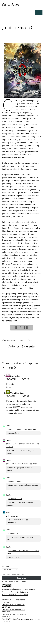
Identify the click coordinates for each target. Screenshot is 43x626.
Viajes (30, 340)
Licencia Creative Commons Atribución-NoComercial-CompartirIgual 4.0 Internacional (18, 592)
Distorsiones (10, 4)
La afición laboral (15, 498)
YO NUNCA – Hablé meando (13, 609)
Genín (13, 376)
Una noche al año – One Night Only (22, 429)
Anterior (13, 346)
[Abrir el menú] (39, 4)
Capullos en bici (14, 481)
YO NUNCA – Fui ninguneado (13, 600)
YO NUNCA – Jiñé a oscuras (13, 604)
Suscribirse (21, 578)
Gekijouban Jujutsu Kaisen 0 (25, 145)
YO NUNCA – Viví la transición (14, 614)
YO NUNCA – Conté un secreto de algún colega (21, 619)
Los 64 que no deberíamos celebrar (22, 464)
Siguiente (28, 346)
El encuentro (13, 516)
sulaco (8, 512)
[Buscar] (38, 12)
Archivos (5, 566)
